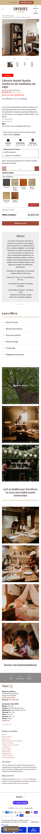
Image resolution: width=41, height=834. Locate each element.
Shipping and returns (15, 354)
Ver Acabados (7, 119)
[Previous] (14, 58)
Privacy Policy (6, 749)
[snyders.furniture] (20, 10)
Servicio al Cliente (7, 743)
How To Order (12, 322)
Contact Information (8, 757)
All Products (9, 15)
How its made (12, 341)
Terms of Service (7, 755)
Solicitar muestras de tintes (10, 745)
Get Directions (26, 2)
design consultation (22, 779)
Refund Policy (6, 751)
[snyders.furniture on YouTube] (10, 725)
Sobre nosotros (7, 736)
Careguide (10, 348)
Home (3, 15)
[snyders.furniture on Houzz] (5, 725)
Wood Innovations (14, 329)
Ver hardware (7, 121)
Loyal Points (6, 747)
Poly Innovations (13, 335)
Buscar (4, 734)
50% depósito (10, 152)
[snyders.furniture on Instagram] (8, 725)
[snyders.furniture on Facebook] (3, 725)
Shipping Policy (7, 753)
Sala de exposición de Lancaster (12, 741)
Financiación (6, 739)
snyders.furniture (18, 808)
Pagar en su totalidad (13, 155)
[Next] (26, 58)
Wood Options (7, 177)
